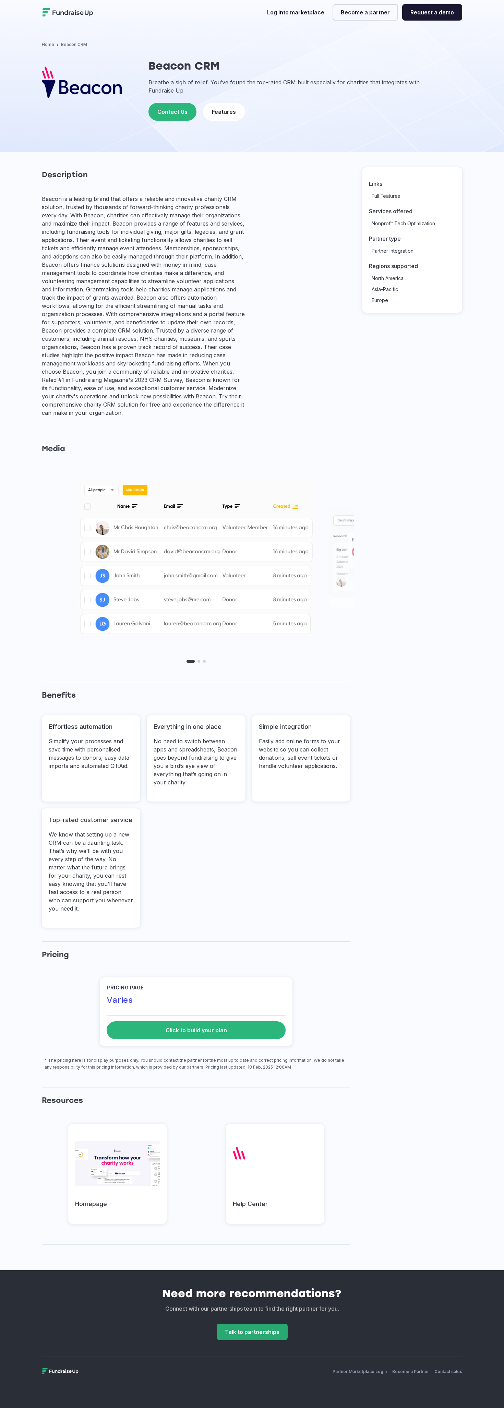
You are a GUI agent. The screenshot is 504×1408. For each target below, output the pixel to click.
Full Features (386, 196)
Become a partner (365, 12)
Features (224, 111)
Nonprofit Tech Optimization (403, 223)
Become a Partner (410, 1371)
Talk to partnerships (252, 1331)
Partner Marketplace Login (360, 1371)
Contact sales (448, 1371)
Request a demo (432, 12)
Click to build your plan (196, 1030)
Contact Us (172, 111)
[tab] (191, 661)
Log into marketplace (295, 12)
